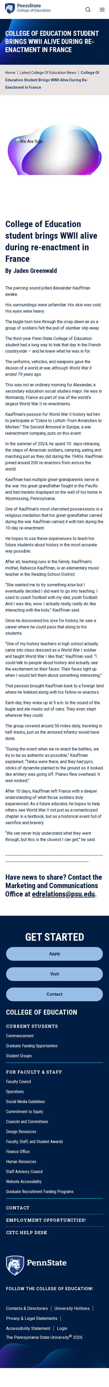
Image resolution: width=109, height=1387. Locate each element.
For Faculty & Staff (34, 1072)
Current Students (32, 1026)
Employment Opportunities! (46, 1220)
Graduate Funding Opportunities (32, 1045)
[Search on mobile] (88, 9)
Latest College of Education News (48, 73)
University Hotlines (72, 1308)
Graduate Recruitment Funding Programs (40, 1191)
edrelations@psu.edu (63, 894)
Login (62, 1328)
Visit (54, 974)
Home (10, 73)
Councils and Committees (27, 1121)
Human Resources (21, 1161)
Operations (15, 1091)
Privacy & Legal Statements (31, 1318)
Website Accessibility (24, 1181)
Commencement (20, 1035)
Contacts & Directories (27, 1308)
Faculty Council (18, 1081)
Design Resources (21, 1131)
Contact (54, 994)
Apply (54, 953)
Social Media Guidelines (25, 1101)
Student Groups (19, 1055)
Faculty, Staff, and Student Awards (34, 1141)
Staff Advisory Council (24, 1171)
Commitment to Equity (24, 1111)
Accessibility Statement (28, 1328)
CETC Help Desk (26, 1232)
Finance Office (18, 1151)
